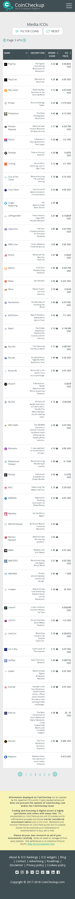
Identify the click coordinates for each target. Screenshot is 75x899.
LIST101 (37, 622)
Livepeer (37, 594)
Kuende (37, 696)
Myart (37, 333)
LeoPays (37, 661)
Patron (37, 142)
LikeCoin (37, 637)
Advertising (36, 861)
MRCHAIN (37, 432)
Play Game (37, 92)
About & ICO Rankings (23, 857)
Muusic (37, 360)
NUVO (37, 257)
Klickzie (37, 723)
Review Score (51, 55)
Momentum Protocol (37, 463)
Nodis (37, 281)
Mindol (37, 476)
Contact (21, 861)
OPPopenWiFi (37, 218)
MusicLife (37, 373)
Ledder (37, 674)
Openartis (37, 232)
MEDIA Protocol (37, 526)
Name (7, 53)
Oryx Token (37, 192)
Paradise (37, 154)
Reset (55, 31)
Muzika (37, 348)
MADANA (37, 577)
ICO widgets (49, 857)
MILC (37, 488)
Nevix (37, 291)
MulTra (37, 409)
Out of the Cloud (37, 179)
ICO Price (65, 55)
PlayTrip (37, 67)
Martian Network (37, 539)
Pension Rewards (37, 128)
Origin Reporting (37, 205)
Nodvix (37, 270)
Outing (37, 166)
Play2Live (37, 80)
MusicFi (37, 389)
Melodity (37, 515)
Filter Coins (29, 31)
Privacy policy (35, 865)
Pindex (37, 104)
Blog (63, 857)
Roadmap (53, 861)
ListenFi (37, 609)
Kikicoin (37, 744)
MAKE (37, 551)
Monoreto (37, 450)
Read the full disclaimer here (41, 843)
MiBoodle (37, 501)
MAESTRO (37, 563)
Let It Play (37, 650)
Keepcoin (37, 760)
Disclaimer (16, 865)
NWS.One (37, 245)
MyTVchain (37, 317)
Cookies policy (56, 865)
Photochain (37, 115)
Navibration (37, 304)
